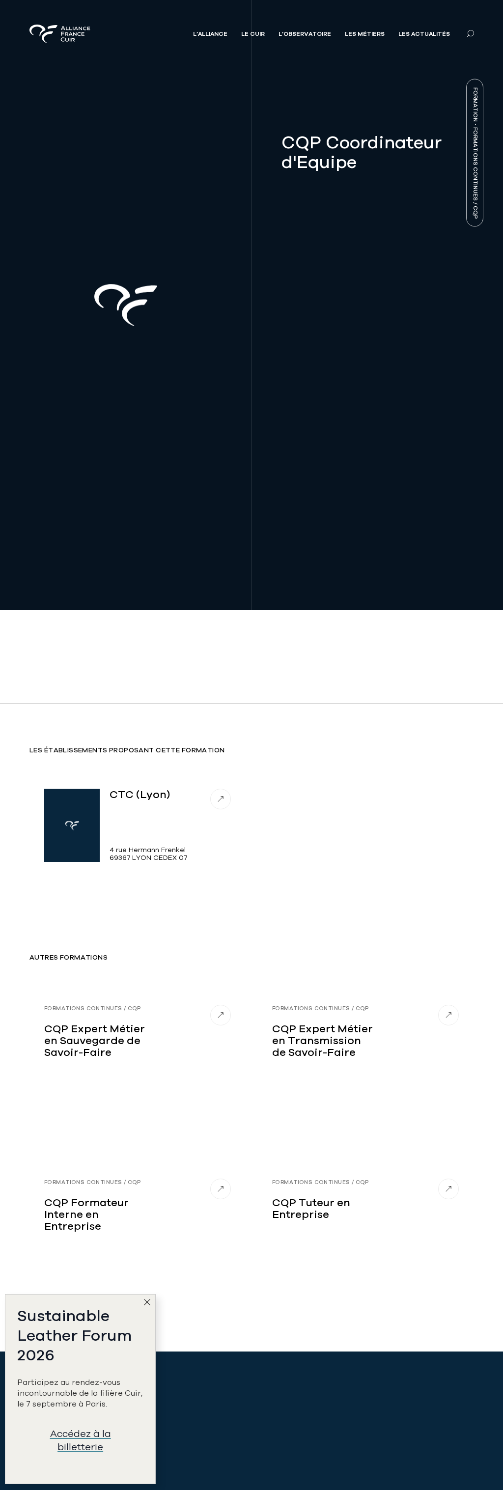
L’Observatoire (305, 34)
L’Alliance (210, 34)
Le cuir (253, 34)
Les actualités (424, 34)
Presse (383, 1373)
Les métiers (365, 34)
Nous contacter (173, 1445)
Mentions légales (403, 1424)
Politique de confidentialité (399, 1398)
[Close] (149, 1304)
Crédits (385, 1445)
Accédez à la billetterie (80, 1440)
